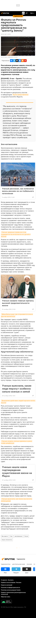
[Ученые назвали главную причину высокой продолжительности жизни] (18, 286)
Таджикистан (5, 564)
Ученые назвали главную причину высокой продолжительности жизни (18, 303)
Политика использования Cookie (10, 590)
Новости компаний (6, 585)
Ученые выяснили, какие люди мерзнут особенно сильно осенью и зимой (16, 388)
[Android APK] (6, 602)
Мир (11, 536)
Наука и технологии (7, 539)
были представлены (20, 95)
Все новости (5, 536)
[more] (33, 197)
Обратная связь (5, 597)
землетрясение (18, 536)
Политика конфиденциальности (10, 587)
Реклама (18, 582)
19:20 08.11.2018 (5, 34)
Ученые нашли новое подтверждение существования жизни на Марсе (17, 471)
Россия (26, 536)
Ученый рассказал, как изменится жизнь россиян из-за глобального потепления (18, 191)
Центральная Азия (18, 564)
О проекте (4, 580)
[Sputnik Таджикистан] (5, 14)
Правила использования (8, 582)
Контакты (10, 580)
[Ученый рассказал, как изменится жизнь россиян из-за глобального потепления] (18, 174)
